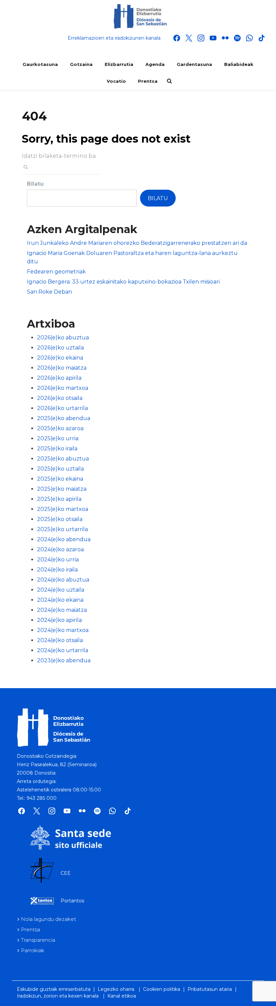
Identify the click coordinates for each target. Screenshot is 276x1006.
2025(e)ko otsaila (59, 519)
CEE (66, 873)
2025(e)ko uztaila (60, 468)
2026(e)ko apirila (59, 378)
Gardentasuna (194, 64)
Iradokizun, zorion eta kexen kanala (58, 996)
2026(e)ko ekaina (60, 358)
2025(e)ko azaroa (60, 428)
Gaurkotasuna (40, 64)
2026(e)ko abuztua (63, 337)
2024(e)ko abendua (64, 539)
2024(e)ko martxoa (63, 630)
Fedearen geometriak (56, 271)
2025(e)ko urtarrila (62, 529)
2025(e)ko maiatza (62, 489)
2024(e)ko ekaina (60, 600)
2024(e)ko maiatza (62, 610)
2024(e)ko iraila (57, 569)
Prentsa (148, 81)
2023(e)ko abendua (64, 660)
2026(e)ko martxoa (62, 388)
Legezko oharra (116, 989)
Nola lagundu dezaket (48, 919)
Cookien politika (161, 989)
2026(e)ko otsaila (59, 398)
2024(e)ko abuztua (63, 579)
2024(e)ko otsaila (60, 640)
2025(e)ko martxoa (62, 509)
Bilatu (35, 184)
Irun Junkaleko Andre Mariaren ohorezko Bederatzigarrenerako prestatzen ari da (137, 243)
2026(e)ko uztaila (60, 347)
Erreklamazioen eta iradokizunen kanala (114, 38)
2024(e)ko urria (58, 559)
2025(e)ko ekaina (60, 479)
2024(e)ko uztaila (60, 590)
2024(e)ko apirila (59, 620)
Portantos (72, 901)
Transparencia (38, 940)
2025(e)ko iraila (57, 448)
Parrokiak (32, 950)
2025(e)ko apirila (59, 499)
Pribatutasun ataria (209, 989)
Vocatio (116, 81)
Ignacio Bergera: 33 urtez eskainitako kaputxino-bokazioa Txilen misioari (123, 281)
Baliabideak (238, 64)
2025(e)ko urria (57, 438)
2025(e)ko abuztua (63, 458)
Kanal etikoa (121, 996)
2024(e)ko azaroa (60, 549)
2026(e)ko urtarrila (62, 408)
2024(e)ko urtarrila (62, 650)
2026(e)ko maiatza (62, 368)
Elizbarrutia (119, 64)
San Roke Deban (49, 292)
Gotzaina (81, 64)
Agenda (155, 64)
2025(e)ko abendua (63, 418)
